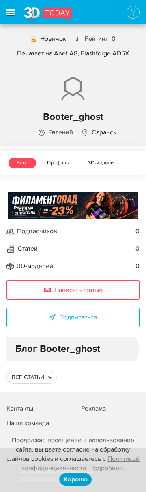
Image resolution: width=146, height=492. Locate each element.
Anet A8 (65, 53)
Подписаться (78, 317)
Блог (22, 163)
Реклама (24, 208)
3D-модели (101, 163)
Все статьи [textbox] (28, 377)
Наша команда (27, 423)
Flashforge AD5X (105, 53)
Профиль (58, 163)
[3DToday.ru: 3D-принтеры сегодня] (48, 15)
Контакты (19, 409)
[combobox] (31, 377)
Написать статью (78, 290)
